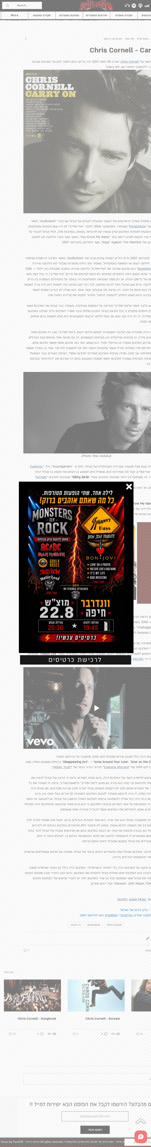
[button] (129, 486)
